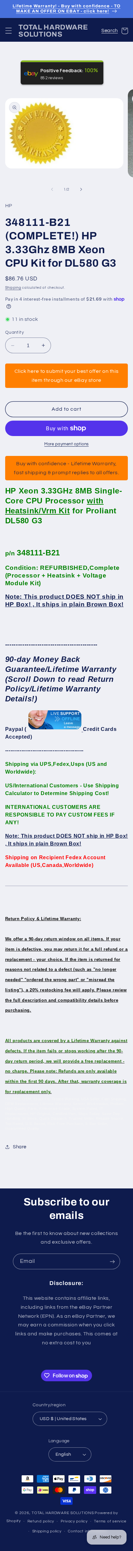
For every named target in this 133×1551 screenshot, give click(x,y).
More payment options (66, 444)
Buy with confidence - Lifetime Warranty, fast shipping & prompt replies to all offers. (66, 468)
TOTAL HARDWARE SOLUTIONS (63, 1513)
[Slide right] (81, 190)
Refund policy (41, 1521)
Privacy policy (74, 1521)
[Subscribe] (112, 1261)
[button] (8, 30)
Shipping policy (47, 1531)
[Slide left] (52, 190)
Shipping (13, 287)
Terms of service (110, 1521)
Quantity (14, 332)
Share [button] (19, 1146)
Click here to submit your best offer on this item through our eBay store (67, 376)
